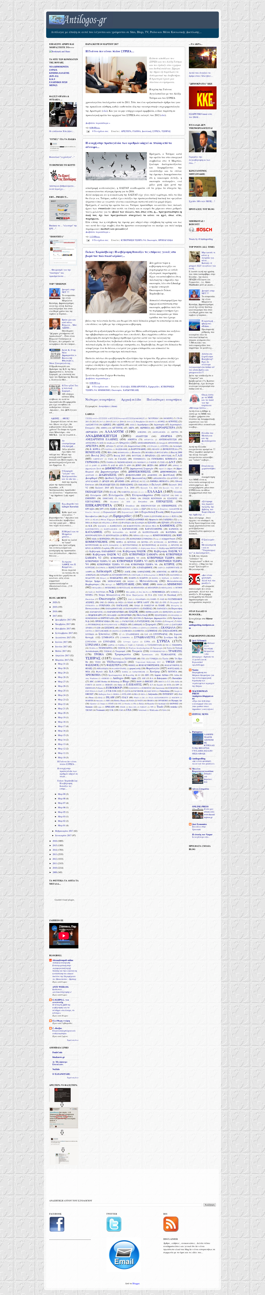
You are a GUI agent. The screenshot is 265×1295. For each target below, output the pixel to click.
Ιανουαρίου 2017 (63, 835)
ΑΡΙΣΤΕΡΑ (126, 131)
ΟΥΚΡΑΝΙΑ (104, 605)
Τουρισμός (120, 651)
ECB (169, 684)
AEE (147, 674)
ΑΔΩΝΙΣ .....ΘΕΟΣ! (60, 418)
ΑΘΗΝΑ (104, 427)
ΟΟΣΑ (120, 602)
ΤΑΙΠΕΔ (121, 645)
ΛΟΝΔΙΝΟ (104, 574)
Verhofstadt (142, 710)
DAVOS (98, 685)
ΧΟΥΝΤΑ (172, 671)
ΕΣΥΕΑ (154, 509)
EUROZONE (173, 688)
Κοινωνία (120, 538)
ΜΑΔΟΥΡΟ (90, 578)
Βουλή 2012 (98, 455)
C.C (168, 681)
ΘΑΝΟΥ (121, 519)
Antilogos (118, 678)
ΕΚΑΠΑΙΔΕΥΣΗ (107, 484)
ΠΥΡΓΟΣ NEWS (200, 714)
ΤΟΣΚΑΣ (108, 651)
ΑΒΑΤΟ (151, 421)
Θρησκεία (153, 519)
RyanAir (150, 703)
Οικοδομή (171, 594)
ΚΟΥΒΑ (144, 542)
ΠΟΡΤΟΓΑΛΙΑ (107, 618)
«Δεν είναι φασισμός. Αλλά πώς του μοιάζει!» (208, 579)
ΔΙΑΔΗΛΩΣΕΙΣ (108, 474)
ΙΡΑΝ (115, 522)
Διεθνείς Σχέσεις (114, 478)
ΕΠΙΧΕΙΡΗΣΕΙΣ (169, 505)
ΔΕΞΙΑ (150, 465)
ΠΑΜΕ (161, 605)
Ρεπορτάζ (169, 621)
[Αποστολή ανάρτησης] (88, 131)
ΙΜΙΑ (87, 522)
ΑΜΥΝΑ (174, 432)
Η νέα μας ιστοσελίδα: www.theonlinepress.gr (209, 813)
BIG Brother (102, 681)
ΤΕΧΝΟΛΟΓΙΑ (106, 647)
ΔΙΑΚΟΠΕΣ (152, 475)
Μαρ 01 (62, 825)
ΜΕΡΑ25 (53, 85)
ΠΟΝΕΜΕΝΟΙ (91, 618)
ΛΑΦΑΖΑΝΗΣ (144, 571)
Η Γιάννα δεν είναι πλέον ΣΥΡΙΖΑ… (110, 51)
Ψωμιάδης (130, 675)
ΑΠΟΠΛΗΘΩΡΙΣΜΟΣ (146, 442)
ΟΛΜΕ (153, 599)
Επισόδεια (130, 505)
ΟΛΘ (130, 599)
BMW (139, 681)
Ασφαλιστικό (134, 446)
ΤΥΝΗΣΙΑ (153, 658)
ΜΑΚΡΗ (132, 578)
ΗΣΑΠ (95, 519)
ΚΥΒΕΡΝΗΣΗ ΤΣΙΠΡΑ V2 (98, 561)
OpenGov (93, 704)
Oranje (102, 704)
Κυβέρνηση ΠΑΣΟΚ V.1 (168, 551)
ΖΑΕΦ (146, 516)
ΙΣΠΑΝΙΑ (152, 522)
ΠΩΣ (117, 621)
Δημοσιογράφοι (109, 471)
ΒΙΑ (109, 452)
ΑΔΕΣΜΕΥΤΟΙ (91, 424)
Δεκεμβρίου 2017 (63, 619)
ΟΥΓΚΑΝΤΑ (90, 605)
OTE (119, 704)
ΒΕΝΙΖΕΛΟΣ (92, 452)
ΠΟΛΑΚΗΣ (112, 615)
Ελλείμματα (116, 495)
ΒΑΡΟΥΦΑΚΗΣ (138, 449)
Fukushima (164, 690)
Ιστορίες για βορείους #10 (208, 777)
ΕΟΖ (128, 501)
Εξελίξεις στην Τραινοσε (199, 828)
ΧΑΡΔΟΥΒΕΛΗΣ (131, 390)
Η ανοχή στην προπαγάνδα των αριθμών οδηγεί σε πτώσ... (67, 772)
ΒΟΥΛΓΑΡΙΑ (162, 452)
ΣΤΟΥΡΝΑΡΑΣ (160, 634)
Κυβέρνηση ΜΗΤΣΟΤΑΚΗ (170, 548)
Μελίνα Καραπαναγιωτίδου (202, 770)
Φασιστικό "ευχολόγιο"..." (62, 156)
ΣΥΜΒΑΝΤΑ (108, 637)
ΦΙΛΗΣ (88, 668)
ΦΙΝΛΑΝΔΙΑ (102, 668)
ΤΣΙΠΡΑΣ (166, 131)
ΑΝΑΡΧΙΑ (166, 436)
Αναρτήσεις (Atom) (108, 406)
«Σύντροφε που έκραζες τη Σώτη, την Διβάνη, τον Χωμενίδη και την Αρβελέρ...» (202, 508)
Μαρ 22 (62, 704)
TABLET (143, 707)
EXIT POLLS (90, 691)
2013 (101, 421)
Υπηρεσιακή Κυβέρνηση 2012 (148, 662)
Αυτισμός (177, 446)
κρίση (106, 548)
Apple (133, 678)
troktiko (174, 706)
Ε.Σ (144, 481)
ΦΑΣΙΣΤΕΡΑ (113, 665)
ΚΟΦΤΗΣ (163, 545)
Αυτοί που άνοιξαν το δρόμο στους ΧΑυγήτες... (201, 74)
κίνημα (146, 535)
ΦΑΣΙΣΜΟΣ (92, 665)
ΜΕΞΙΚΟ (130, 581)
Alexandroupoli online (62, 960)
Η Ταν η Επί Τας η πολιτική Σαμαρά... (70, 388)
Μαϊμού (103, 578)
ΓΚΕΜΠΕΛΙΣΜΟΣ (125, 462)
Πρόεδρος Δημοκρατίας (155, 618)
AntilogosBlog (198, 758)
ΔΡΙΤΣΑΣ (135, 481)
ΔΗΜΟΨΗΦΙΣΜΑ (168, 471)
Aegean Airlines (161, 674)
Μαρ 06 (62, 807)
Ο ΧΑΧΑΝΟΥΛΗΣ (61, 1074)
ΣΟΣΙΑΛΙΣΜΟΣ (170, 630)
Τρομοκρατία (123, 654)
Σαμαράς (151, 624)
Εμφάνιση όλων (73, 1040)
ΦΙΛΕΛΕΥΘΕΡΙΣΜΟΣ (149, 665)
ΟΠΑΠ (130, 602)
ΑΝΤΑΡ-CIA (148, 439)
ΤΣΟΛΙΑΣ (117, 658)
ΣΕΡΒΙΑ (134, 628)
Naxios (195, 669)
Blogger (135, 1283)
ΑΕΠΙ (132, 424)
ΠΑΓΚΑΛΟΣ (122, 605)
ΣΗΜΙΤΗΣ (154, 628)
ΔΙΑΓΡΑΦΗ (89, 475)
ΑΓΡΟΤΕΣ (173, 421)
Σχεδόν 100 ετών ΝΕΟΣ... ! (202, 201)
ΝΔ (111, 591)
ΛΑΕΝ (160, 567)
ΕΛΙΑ (135, 492)
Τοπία (169, 648)
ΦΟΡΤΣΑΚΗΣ (173, 668)
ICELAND (126, 694)
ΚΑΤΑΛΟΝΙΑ (118, 532)
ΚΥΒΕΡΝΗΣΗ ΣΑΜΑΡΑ (143, 554)
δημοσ (161, 468)
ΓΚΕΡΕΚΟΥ (141, 462)
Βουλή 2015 (119, 455)
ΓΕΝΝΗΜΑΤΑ (139, 458)
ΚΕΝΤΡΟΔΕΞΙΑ (112, 535)
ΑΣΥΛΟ (119, 446)
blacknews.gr (58, 1057)
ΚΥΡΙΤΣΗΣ (90, 567)
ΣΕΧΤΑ (144, 628)
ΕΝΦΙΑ (133, 498)
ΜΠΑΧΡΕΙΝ (153, 587)
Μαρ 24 (62, 695)
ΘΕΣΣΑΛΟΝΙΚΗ (136, 519)
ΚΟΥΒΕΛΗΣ (158, 542)
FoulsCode (57, 1052)
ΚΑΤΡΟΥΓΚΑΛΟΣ (150, 532)
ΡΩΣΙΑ (124, 624)
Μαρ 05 (62, 812)
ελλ (142, 492)
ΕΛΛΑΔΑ (125, 386)
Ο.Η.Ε (160, 595)
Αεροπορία (159, 424)
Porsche (127, 704)
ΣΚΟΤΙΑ (88, 631)
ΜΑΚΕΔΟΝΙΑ (116, 577)
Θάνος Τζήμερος (108, 519)
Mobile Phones (120, 700)
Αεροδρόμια (143, 424)
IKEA (143, 694)
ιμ (178, 519)
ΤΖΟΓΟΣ (121, 648)
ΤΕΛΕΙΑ (92, 648)
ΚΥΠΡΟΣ (169, 564)
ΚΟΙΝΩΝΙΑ (105, 538)
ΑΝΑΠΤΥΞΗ (142, 436)
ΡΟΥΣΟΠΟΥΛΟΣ (110, 624)
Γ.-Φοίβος (57, 1028)
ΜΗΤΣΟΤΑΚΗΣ (125, 584)
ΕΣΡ (144, 508)
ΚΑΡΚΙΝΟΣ (174, 528)
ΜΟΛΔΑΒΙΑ (97, 587)
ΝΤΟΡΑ (89, 594)
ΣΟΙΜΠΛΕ (152, 630)
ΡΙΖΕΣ (179, 621)
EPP (177, 684)
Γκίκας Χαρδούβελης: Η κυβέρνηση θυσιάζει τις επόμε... (67, 784)
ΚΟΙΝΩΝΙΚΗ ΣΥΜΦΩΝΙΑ (141, 538)
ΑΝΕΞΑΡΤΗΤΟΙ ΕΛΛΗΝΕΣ (101, 439)
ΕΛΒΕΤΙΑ (126, 491)
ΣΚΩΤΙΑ (115, 631)
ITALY (125, 697)
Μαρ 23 (62, 699)
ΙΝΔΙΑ (95, 522)
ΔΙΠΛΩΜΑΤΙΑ (159, 478)
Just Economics (199, 824)
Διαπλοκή (146, 131)
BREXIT (149, 681)
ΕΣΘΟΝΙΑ (126, 509)
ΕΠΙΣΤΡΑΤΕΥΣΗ (148, 505)
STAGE (122, 707)
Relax (141, 703)
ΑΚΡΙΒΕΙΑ (145, 427)
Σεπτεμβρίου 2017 (64, 633)
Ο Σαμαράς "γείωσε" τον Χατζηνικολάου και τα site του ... (70, 474)
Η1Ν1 (87, 519)
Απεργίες (124, 442)
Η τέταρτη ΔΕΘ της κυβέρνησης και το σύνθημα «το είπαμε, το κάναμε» (63, 1008)
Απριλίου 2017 (62, 655)
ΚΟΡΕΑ (119, 542)
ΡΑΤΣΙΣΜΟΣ (143, 621)
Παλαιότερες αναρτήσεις (164, 399)
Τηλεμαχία (158, 648)
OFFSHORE (163, 700)
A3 (139, 675)
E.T (151, 684)
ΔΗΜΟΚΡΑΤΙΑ (113, 468)
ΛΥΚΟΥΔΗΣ (136, 575)
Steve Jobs (132, 707)
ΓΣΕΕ (162, 462)
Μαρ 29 (62, 672)
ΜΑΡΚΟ (176, 578)
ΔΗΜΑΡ (163, 465)
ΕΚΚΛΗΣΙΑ (143, 484)
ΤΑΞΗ (130, 645)
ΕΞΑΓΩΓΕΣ (172, 498)
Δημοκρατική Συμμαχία (141, 468)
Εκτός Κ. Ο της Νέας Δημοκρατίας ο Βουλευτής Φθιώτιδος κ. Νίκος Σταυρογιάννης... (62, 356)
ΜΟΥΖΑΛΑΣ (124, 587)
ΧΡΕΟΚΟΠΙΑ (93, 675)
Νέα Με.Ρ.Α (143, 592)
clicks (177, 681)
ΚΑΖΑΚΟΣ (102, 526)
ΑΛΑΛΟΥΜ (114, 431)
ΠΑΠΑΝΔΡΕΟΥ (132, 608)
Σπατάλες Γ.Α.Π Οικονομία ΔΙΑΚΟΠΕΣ (115, 418)
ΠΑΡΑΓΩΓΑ (162, 608)
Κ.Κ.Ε (52, 79)
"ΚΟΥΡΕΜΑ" (153, 418)
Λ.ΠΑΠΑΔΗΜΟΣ (144, 567)
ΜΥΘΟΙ (178, 587)
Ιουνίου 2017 (61, 646)
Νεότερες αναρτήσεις (100, 399)
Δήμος (170, 468)
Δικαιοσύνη (139, 478)
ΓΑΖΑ (110, 458)
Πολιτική (142, 615)
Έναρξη (122, 498)
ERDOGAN (90, 688)
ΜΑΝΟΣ (155, 578)
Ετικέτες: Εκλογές (92, 512)
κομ (157, 539)
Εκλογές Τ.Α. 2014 (149, 487)
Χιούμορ (155, 671)
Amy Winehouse (91, 678)
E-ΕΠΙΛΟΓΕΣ (134, 684)
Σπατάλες (104, 634)
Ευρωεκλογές (110, 512)
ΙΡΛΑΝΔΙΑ (126, 522)
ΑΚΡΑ (131, 427)
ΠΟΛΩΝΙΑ (175, 615)
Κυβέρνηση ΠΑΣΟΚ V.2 (107, 554)
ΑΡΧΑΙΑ (109, 446)
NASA (131, 700)
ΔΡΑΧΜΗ (119, 481)
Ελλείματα (95, 495)
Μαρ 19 (62, 717)
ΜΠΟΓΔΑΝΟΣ (166, 587)
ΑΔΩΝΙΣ (120, 424)
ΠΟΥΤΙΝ (137, 618)
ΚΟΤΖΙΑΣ (131, 542)
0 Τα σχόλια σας (100, 131)
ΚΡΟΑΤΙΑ (118, 548)
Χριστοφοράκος (115, 675)
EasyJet (160, 684)
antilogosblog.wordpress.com (201, 626)
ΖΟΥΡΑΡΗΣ (157, 516)
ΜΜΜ (160, 584)
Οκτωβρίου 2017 (63, 628)
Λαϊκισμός (104, 571)
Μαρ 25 (62, 690)
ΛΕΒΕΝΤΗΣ (161, 571)
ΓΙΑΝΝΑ (136, 131)
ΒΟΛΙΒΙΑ (150, 452)
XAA (164, 710)
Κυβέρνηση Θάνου (148, 548)
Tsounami (100, 710)
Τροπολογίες (147, 654)
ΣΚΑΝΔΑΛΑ (168, 627)
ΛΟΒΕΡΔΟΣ (90, 574)
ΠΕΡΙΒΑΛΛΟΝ (152, 611)
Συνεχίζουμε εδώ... (200, 837)
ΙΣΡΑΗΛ (165, 522)
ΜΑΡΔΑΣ (165, 578)
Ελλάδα (178, 491)
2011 (87, 421)
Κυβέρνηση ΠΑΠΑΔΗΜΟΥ (102, 551)
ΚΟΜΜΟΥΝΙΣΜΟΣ (96, 541)
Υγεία (165, 658)
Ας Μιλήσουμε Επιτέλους (59, 1063)
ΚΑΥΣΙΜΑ (171, 532)
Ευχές (105, 516)
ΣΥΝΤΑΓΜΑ (90, 641)
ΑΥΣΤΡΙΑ (164, 446)
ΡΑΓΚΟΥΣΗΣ (128, 621)
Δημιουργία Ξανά (93, 468)
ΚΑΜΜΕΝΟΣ (167, 525)
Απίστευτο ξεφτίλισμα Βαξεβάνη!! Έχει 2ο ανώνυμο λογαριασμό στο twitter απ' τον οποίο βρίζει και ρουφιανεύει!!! (202, 363)
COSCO (88, 684)
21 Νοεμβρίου (139, 421)
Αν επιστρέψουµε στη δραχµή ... (69, 443)
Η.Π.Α (175, 516)
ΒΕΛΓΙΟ (155, 449)
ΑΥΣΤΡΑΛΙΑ (152, 446)
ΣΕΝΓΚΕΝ (123, 627)
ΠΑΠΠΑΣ (147, 608)
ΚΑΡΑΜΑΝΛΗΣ (130, 528)
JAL (143, 697)
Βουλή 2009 (176, 452)
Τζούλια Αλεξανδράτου (139, 648)
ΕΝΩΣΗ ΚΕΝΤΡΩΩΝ (152, 498)
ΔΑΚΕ (94, 465)
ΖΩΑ (167, 516)
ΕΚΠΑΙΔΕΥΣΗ (93, 491)
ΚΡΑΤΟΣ (175, 545)
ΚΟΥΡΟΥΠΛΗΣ (92, 545)
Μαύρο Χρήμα (93, 581)
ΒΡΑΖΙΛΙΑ (150, 455)
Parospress (197, 731)
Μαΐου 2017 (61, 650)
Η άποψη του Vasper (202, 834)
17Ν (177, 418)
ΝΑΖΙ (90, 592)
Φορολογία (152, 668)
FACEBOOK (138, 691)
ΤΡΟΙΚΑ (99, 654)
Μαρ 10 (62, 757)
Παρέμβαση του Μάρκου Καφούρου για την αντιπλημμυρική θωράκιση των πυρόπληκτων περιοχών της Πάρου (203, 679)
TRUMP (88, 710)
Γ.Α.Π (179, 455)
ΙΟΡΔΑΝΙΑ (106, 523)
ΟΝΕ (102, 602)
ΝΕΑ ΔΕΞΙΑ (130, 592)
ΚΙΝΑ (125, 535)
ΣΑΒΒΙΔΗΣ (137, 624)
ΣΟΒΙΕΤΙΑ (139, 630)
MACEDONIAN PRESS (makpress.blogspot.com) (202, 694)
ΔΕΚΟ (138, 465)
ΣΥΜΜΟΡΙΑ (125, 637)
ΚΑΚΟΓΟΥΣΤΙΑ (134, 525)
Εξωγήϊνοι (114, 501)
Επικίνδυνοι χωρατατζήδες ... (209, 468)
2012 (94, 421)
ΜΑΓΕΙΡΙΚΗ (174, 575)
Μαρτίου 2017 (62, 659)
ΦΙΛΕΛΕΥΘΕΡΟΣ (172, 665)
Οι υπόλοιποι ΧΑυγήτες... (61, 131)
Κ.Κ (90, 525)
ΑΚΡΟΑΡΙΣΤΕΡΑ (165, 427)
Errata (100, 688)
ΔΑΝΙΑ (104, 465)
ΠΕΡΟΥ (179, 612)
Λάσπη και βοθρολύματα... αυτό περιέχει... (62, 187)
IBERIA (116, 694)
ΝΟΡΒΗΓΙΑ (175, 592)
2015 (115, 421)
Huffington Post (104, 694)
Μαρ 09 (62, 794)
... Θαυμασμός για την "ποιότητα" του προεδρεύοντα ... (60, 272)
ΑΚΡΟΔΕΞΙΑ (91, 431)
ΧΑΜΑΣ (125, 672)
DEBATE (109, 684)
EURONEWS (134, 688)
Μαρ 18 (62, 721)
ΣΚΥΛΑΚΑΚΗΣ (102, 630)
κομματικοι (168, 538)
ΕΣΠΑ (136, 509)
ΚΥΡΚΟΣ (101, 567)
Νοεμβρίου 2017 (63, 624)
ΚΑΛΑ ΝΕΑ (151, 525)
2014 (108, 421)
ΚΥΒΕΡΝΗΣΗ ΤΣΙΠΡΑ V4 (133, 240)
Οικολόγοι (89, 599)
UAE (121, 710)
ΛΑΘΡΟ (88, 571)
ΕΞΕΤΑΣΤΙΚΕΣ (92, 501)
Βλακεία (136, 452)
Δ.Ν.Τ (172, 462)
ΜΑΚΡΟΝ (143, 578)
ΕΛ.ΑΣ (113, 491)
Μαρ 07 (62, 802)
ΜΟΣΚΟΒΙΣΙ (110, 587)
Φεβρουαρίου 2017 (64, 830)
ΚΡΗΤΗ (97, 548)
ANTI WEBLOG (60, 986)
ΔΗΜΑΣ (176, 465)
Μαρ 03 (62, 816)
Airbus (176, 675)
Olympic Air (176, 700)
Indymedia (152, 694)
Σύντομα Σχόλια (130, 641)
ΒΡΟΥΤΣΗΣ (166, 455)
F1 (123, 691)
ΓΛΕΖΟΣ (153, 462)
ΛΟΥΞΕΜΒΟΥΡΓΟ (120, 574)
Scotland (161, 703)
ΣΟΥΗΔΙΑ (89, 634)
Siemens (89, 706)
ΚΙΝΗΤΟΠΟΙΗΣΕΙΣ (162, 535)
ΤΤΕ (143, 658)
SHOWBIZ (174, 703)
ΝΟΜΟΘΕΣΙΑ (158, 591)
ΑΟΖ (101, 442)
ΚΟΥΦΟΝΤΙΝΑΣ (149, 545)
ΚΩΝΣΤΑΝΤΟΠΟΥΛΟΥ (120, 567)
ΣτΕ (146, 634)
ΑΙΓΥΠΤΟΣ (117, 427)
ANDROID (105, 678)
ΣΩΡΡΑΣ (111, 645)
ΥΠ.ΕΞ (98, 662)
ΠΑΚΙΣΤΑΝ (149, 605)
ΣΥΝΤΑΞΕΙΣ (109, 641)
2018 (128, 421)
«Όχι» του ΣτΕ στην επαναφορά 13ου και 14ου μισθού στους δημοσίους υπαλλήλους (203, 705)
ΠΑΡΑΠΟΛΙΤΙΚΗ (115, 611)
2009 (55, 872)
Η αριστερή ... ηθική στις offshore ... (208, 323)
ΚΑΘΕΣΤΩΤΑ (116, 525)
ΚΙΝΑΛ (136, 535)
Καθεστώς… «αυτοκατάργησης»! (62, 991)
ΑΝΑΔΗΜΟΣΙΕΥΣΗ (101, 435)
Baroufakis (177, 678)
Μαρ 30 (62, 668)
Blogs (126, 681)
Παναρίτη (175, 605)
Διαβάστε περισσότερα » (98, 123)
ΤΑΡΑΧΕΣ (140, 645)
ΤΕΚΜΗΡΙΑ (177, 645)
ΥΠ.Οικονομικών (116, 661)
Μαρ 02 (62, 820)
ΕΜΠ (177, 495)
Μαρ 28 (62, 677)
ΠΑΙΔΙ (137, 605)
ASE (144, 678)
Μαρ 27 (62, 681)
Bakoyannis (162, 678)
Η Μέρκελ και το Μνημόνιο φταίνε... (70, 534)
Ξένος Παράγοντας (135, 595)
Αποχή (162, 442)
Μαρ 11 (62, 753)
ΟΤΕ (164, 602)
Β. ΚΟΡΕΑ (95, 449)
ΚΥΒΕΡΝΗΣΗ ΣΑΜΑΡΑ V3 (125, 557)
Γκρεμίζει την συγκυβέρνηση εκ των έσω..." (199, 159)
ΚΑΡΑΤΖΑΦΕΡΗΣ (153, 528)
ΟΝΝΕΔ (111, 602)
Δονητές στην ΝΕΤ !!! (68, 290)
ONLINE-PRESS (200, 806)
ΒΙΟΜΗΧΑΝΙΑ (123, 452)
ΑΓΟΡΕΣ (161, 421)
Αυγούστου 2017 (63, 637)
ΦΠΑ (87, 671)
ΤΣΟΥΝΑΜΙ (130, 658)
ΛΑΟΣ (128, 571)
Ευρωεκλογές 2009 (130, 512)
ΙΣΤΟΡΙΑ (178, 522)
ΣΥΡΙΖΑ (156, 131)
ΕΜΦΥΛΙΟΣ (108, 498)
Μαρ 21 (62, 708)
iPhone (91, 697)
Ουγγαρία (174, 602)
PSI (134, 704)
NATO (140, 700)
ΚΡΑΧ (88, 548)
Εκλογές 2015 (102, 487)
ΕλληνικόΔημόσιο (142, 495)
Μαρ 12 (62, 748)
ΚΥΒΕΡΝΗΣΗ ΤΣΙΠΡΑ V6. (144, 564)
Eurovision (160, 688)
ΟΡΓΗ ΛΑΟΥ (143, 602)
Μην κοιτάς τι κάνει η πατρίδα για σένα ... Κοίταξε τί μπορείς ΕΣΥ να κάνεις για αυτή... (202, 260)
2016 (121, 421)
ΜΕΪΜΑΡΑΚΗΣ (114, 581)
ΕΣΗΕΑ (113, 508)
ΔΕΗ (121, 465)
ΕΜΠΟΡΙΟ (90, 498)
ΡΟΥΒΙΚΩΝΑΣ (94, 624)
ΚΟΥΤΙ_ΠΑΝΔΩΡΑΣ (111, 545)
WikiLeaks (154, 710)
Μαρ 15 (62, 735)
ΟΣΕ (157, 602)
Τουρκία (137, 651)
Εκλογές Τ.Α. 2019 (171, 488)
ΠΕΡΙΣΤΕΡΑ (168, 611)
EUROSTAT (147, 688)
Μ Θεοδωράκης (150, 575)
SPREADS (110, 706)
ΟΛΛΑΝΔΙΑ (140, 599)
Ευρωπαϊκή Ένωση (152, 512)
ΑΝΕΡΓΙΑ (132, 439)
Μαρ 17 (62, 726)
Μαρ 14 (62, 739)
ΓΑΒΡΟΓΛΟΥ (98, 459)
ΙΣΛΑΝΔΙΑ (139, 522)
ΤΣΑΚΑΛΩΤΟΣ (168, 654)
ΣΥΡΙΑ (147, 641)
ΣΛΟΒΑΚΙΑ (127, 630)
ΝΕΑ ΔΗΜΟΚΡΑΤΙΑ (59, 66)
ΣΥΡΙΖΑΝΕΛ (92, 644)
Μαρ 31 (62, 663)
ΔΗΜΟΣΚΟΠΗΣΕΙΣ (139, 471)
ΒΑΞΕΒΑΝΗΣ (122, 449)
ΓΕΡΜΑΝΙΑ (92, 462)
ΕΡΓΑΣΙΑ (89, 508)
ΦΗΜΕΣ (131, 665)
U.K (111, 710)
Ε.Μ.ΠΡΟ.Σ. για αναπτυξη (60, 1001)
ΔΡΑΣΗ (105, 481)
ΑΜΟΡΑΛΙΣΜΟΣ (159, 432)
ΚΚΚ (94, 538)
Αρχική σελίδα (131, 399)
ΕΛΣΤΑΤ (165, 495)
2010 (55, 867)
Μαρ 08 (62, 798)
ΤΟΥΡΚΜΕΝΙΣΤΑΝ (157, 651)
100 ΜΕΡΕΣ (168, 418)
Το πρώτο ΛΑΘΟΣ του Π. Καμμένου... (69, 564)
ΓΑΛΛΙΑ (122, 458)
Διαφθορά (91, 478)
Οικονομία (152, 240)
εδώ (105, 110)
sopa (99, 707)
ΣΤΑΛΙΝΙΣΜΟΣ (132, 634)
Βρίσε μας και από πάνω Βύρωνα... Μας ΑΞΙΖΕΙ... (69, 323)
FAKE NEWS (151, 691)
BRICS (161, 681)
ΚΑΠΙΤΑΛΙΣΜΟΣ (110, 529)
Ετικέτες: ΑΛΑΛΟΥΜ (169, 509)
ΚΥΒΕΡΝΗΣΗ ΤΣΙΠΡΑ (160, 557)
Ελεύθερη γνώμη (61, 1020)
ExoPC (100, 691)
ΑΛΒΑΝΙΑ (141, 432)
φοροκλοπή (134, 668)
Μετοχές (109, 584)
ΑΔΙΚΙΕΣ (106, 424)
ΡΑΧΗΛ (158, 621)
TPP (151, 707)
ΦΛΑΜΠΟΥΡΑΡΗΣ (119, 668)
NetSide (56, 1069)
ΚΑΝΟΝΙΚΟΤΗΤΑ (92, 529)
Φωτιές (99, 671)
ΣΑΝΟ (166, 624)
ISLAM (110, 697)
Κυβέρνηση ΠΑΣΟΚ (134, 551)
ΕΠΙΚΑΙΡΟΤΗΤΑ (139, 386)
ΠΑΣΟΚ (133, 611)
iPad (180, 694)
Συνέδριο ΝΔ (170, 637)
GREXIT (89, 694)
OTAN (110, 703)
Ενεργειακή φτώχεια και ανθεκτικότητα (63, 1032)
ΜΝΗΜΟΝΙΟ (104, 390)
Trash (160, 706)
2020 (55, 602)
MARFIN (89, 700)
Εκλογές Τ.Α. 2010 (124, 487)
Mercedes (99, 700)
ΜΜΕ (146, 584)
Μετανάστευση (148, 581)
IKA (136, 694)
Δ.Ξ (86, 465)
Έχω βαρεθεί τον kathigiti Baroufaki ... (70, 506)
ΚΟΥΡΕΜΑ (173, 542)
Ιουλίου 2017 (61, 641)
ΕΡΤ (102, 508)
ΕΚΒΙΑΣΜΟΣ (126, 484)
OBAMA (150, 700)
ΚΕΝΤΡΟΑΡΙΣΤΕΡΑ (93, 535)
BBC (92, 681)
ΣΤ (120, 634)
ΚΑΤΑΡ (133, 532)
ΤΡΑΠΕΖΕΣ (175, 651)
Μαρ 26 (62, 686)
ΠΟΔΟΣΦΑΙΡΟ (95, 615)
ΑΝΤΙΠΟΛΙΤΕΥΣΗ (168, 439)
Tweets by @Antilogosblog (201, 239)
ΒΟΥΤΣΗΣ (136, 455)
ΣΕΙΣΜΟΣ (109, 627)
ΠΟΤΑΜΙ (123, 618)
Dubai (120, 684)
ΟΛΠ (162, 599)
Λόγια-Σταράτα (200, 788)
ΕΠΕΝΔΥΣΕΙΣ (164, 501)
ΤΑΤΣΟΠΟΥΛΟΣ (154, 645)
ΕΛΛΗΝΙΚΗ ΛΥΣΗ (58, 82)
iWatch (136, 697)
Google (176, 691)
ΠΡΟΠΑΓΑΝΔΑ (165, 240)
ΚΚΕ (179, 535)
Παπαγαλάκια (92, 608)
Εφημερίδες (154, 386)
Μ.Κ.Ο (162, 574)
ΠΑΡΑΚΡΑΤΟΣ (96, 611)
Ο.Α (150, 594)
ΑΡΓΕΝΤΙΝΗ (173, 442)
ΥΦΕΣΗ (170, 661)
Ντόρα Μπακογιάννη (109, 594)
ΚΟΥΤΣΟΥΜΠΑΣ (130, 545)
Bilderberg (115, 681)
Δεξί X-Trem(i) (199, 640)
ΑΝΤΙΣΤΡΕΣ (90, 442)
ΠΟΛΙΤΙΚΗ (126, 615)
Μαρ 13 (62, 744)
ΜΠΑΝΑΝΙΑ (139, 587)
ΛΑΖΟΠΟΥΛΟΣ (172, 567)
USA (128, 710)
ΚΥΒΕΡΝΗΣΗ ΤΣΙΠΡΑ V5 (110, 564)
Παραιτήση (176, 608)
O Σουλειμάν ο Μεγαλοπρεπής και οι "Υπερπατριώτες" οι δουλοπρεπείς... (202, 546)
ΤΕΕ (167, 645)
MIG (108, 700)
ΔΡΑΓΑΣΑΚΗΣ (91, 481)
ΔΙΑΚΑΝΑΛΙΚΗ (133, 474)
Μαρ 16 (62, 730)
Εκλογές (156, 484)
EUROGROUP (114, 687)
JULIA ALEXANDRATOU (158, 697)
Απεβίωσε (110, 442)
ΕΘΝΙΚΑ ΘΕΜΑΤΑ (159, 481)
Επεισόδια (142, 501)
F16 (128, 691)
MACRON (175, 697)
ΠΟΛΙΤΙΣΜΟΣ (161, 615)
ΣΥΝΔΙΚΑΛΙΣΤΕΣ (144, 637)
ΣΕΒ (98, 627)
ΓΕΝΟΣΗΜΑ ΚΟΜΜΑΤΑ (164, 458)
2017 (55, 615)
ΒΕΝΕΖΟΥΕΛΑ (170, 449)
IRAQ (100, 697)
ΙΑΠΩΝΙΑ (168, 519)
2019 (55, 606)
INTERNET (168, 694)
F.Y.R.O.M (111, 690)
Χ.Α (111, 671)
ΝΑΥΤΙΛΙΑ (100, 591)
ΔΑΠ (113, 465)
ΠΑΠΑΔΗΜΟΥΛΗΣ (114, 608)
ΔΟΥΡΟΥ (174, 478)
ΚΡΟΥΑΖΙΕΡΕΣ (132, 548)
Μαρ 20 (62, 712)
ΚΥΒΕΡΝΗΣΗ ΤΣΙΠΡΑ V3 (132, 561)
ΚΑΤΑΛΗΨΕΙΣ (93, 532)
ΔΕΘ (129, 465)
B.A (151, 678)
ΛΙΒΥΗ (174, 571)
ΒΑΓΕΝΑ (108, 449)
